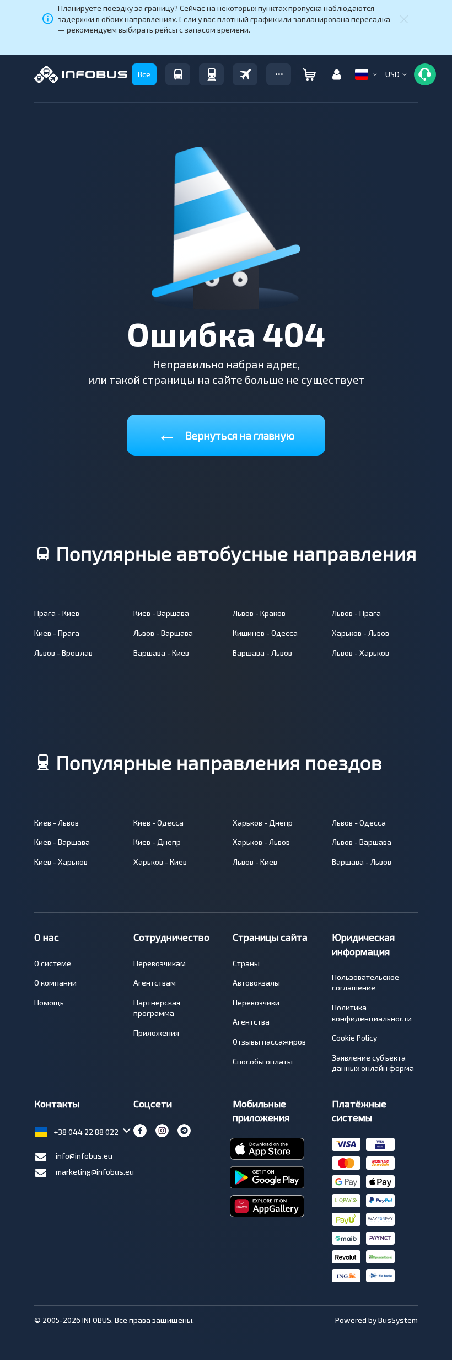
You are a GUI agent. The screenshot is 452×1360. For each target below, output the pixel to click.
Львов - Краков (259, 613)
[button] (278, 74)
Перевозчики (256, 1002)
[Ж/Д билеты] (211, 74)
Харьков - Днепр (263, 822)
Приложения (156, 1032)
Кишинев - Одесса (265, 633)
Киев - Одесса (158, 822)
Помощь (49, 1002)
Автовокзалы (256, 982)
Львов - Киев (255, 861)
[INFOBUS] (80, 74)
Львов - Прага (356, 613)
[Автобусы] (177, 74)
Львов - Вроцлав (63, 652)
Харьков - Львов (360, 633)
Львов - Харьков (360, 652)
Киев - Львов (56, 822)
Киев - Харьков (61, 861)
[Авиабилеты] (245, 74)
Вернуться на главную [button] (226, 433)
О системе (52, 963)
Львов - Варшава (163, 633)
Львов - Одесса (359, 822)
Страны (246, 963)
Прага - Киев (56, 613)
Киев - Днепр (157, 842)
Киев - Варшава (161, 613)
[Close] (404, 19)
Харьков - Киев (160, 861)
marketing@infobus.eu (95, 1171)
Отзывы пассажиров (269, 1041)
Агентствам (154, 982)
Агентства (251, 1021)
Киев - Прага (56, 633)
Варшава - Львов (262, 652)
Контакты (56, 1103)
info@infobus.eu (84, 1155)
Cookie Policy (354, 1037)
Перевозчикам (159, 963)
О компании (55, 982)
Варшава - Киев (161, 652)
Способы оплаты (263, 1061)
